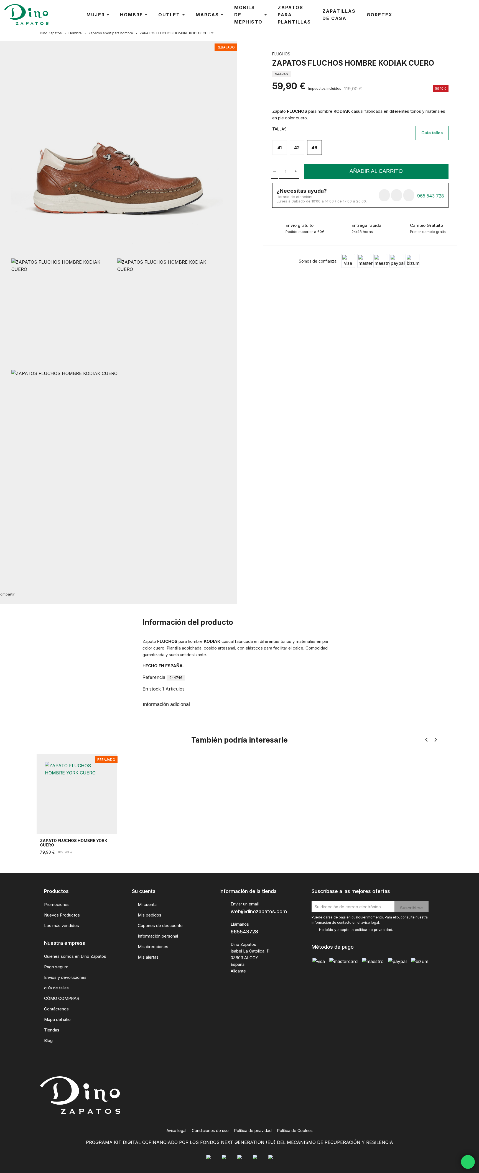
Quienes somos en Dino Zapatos (75, 956)
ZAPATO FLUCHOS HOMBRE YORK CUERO (73, 843)
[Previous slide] (426, 740)
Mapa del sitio (57, 1019)
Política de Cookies (295, 1130)
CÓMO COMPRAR (61, 998)
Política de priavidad (253, 1130)
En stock (151, 689)
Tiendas (51, 1030)
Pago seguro (56, 966)
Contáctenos (56, 1009)
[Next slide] (435, 740)
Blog (48, 1040)
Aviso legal (176, 1130)
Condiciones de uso (210, 1130)
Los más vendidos (61, 925)
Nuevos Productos (62, 915)
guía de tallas (56, 987)
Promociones (57, 904)
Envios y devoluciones (65, 977)
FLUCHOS (281, 54)
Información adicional (166, 704)
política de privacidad (373, 930)
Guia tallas (432, 132)
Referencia (153, 677)
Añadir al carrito (376, 171)
